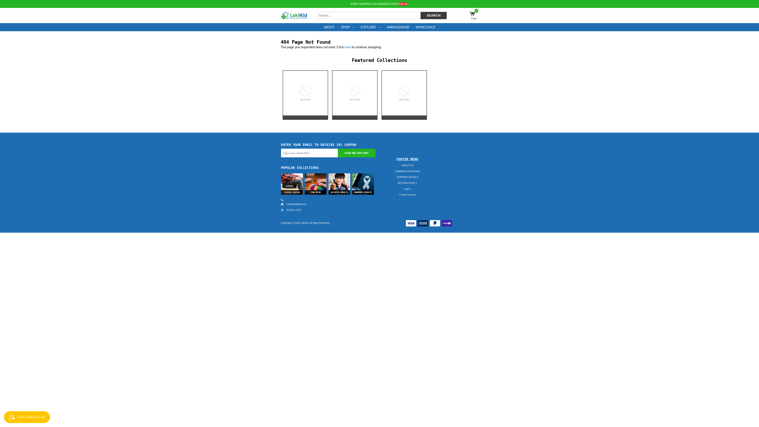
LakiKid (304, 223)
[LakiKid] (294, 15)
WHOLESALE (426, 27)
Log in (407, 189)
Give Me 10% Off (357, 153)
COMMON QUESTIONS (407, 171)
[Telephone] (284, 200)
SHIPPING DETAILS (407, 177)
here (348, 47)
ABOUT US (407, 165)
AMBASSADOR (398, 27)
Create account (407, 194)
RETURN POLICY (407, 183)
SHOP (345, 27)
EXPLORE (368, 27)
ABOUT (329, 27)
